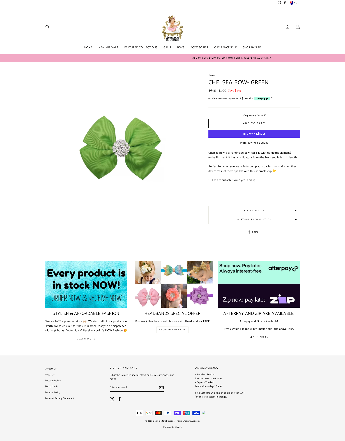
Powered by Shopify (172, 427)
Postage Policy (53, 381)
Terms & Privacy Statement (59, 398)
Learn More (86, 339)
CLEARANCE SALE (225, 47)
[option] (172, 58)
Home (88, 47)
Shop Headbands (172, 329)
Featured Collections (140, 47)
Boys (180, 47)
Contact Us (51, 369)
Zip (258, 321)
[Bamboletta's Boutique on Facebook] (119, 399)
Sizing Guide (254, 210)
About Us (50, 375)
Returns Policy (52, 392)
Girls (167, 47)
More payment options (254, 143)
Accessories (199, 47)
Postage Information (254, 219)
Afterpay (245, 321)
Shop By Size (252, 47)
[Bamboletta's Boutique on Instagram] (112, 399)
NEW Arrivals (108, 47)
